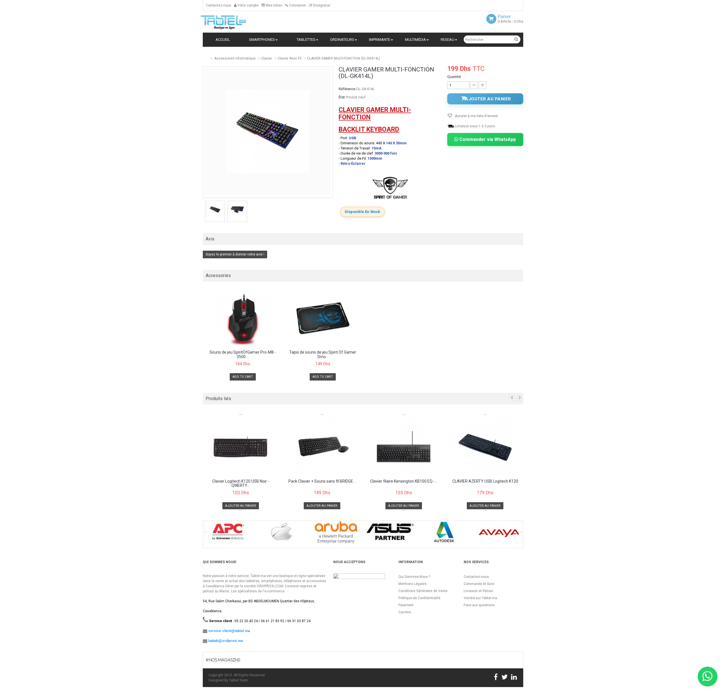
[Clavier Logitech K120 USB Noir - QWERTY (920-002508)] (240, 447)
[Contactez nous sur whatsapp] (707, 676)
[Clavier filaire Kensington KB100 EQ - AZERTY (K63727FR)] (403, 447)
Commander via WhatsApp (487, 139)
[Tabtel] (231, 22)
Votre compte (248, 5)
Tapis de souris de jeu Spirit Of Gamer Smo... (322, 354)
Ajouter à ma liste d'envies (476, 116)
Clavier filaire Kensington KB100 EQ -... (403, 481)
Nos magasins (224, 660)
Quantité (454, 77)
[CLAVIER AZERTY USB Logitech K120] (485, 447)
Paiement (405, 605)
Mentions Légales (412, 584)
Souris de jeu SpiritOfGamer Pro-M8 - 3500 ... (243, 354)
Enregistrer (321, 5)
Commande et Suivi (479, 584)
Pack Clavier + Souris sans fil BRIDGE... (322, 481)
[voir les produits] (227, 534)
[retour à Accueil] (205, 56)
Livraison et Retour (478, 591)
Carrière (404, 612)
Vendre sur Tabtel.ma (480, 598)
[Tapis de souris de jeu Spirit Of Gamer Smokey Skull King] (323, 318)
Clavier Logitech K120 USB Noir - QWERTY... (240, 483)
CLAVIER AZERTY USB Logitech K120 (485, 481)
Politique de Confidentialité (419, 598)
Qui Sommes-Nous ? (414, 577)
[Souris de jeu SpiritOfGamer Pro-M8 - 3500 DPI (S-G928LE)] (243, 318)
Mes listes (273, 5)
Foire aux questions (479, 605)
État (342, 97)
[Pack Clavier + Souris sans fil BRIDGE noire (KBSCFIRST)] (322, 447)
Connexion (297, 5)
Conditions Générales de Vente (423, 591)
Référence (347, 89)
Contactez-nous (218, 5)
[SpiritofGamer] (390, 188)
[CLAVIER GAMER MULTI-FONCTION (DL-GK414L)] (215, 209)
